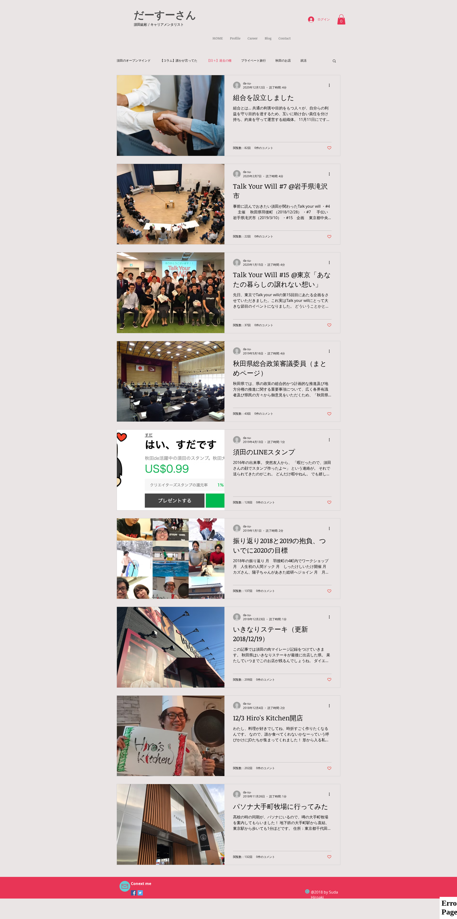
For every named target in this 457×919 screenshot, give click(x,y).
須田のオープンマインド (134, 61)
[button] (341, 19)
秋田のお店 (283, 61)
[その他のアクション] (331, 85)
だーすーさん (165, 14)
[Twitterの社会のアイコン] (140, 892)
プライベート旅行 (253, 61)
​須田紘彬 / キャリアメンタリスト (159, 24)
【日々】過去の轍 (219, 61)
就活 (303, 61)
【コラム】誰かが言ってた (178, 61)
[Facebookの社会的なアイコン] (133, 892)
